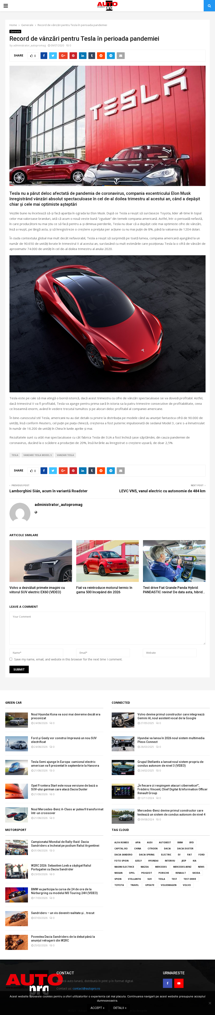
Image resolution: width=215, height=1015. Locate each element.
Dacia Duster (185, 848)
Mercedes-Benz (182, 866)
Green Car (13, 703)
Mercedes (161, 866)
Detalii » (120, 1008)
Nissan (118, 872)
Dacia (167, 848)
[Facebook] (167, 983)
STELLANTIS (134, 878)
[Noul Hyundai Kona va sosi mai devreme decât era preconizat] (16, 720)
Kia (194, 860)
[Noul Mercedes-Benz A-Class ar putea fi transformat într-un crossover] (16, 814)
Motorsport (15, 830)
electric (166, 854)
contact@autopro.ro (86, 988)
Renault (181, 872)
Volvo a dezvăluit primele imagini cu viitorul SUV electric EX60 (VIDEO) (37, 590)
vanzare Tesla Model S (38, 455)
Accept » (97, 1008)
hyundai (153, 860)
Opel (132, 872)
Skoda (196, 872)
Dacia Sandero (123, 854)
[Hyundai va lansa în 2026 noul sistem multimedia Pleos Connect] (123, 743)
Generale (15, 31)
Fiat (189, 854)
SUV (149, 878)
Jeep (184, 860)
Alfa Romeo (121, 842)
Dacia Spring (147, 854)
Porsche (164, 872)
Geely (138, 860)
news (201, 866)
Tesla (15, 455)
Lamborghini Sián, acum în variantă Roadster (48, 491)
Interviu (170, 860)
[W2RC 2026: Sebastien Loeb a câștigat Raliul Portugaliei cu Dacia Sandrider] (16, 871)
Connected (121, 703)
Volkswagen (168, 885)
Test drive (190, 878)
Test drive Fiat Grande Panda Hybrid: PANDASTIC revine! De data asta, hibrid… (174, 590)
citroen (152, 848)
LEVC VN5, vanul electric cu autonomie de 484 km (162, 491)
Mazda (145, 866)
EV (179, 854)
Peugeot (146, 872)
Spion (117, 878)
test (174, 878)
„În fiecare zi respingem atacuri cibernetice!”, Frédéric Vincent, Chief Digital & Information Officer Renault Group (173, 789)
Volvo (187, 885)
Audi (149, 842)
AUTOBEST (165, 842)
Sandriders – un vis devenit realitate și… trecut (62, 913)
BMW (180, 842)
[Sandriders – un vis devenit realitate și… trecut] (16, 918)
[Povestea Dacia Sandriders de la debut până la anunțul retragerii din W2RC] (16, 942)
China (137, 848)
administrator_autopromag (29, 45)
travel (134, 885)
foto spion (121, 860)
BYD (191, 842)
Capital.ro (121, 848)
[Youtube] (179, 983)
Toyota (119, 885)
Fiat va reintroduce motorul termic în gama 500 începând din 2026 (104, 590)
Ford (201, 854)
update (149, 885)
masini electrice (124, 866)
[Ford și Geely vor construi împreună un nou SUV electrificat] (16, 743)
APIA (137, 842)
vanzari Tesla (65, 455)
